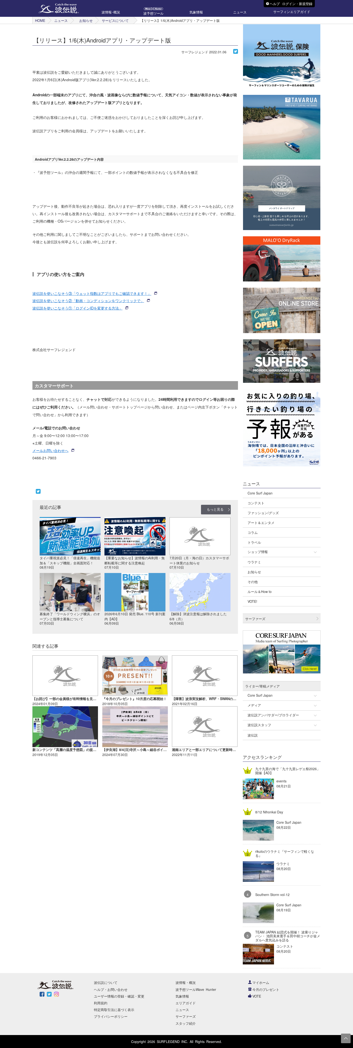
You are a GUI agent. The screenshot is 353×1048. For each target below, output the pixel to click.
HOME (40, 20)
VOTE (256, 996)
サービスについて (115, 20)
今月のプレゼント (265, 989)
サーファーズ (186, 1016)
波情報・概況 (186, 982)
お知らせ (86, 20)
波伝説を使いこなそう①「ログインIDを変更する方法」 (77, 308)
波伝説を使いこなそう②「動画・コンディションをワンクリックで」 (88, 300)
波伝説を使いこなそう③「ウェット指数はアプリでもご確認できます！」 (91, 293)
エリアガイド (186, 1002)
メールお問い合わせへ (50, 450)
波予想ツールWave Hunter (196, 989)
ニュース (61, 20)
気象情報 (182, 996)
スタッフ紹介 (186, 1023)
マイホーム (260, 982)
